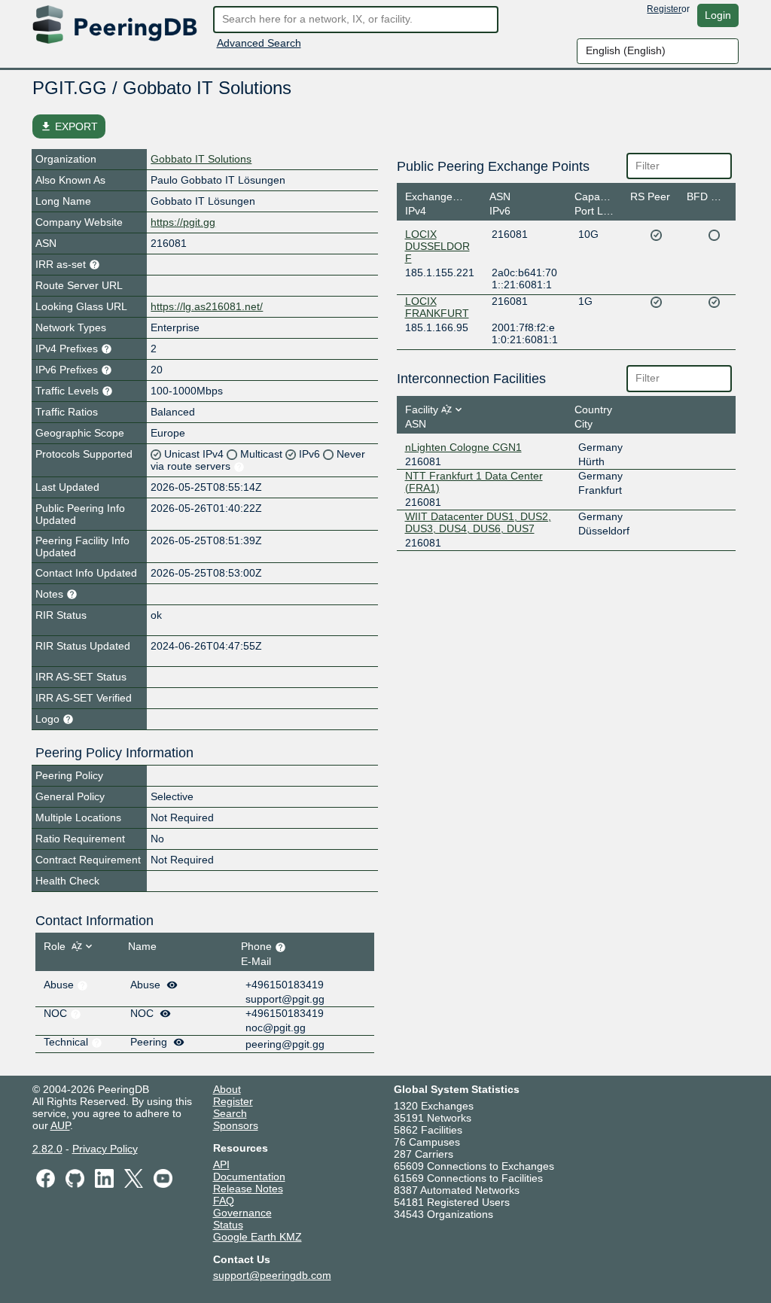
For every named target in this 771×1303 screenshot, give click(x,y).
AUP (60, 1125)
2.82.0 (47, 1149)
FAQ (223, 1201)
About (227, 1089)
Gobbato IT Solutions (201, 159)
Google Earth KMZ (257, 1237)
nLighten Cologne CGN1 (463, 447)
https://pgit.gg (183, 222)
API (221, 1164)
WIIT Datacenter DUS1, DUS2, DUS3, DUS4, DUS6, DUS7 (478, 522)
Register (664, 9)
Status (228, 1225)
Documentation (249, 1177)
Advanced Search (259, 43)
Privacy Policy (105, 1149)
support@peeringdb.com (272, 1275)
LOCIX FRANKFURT (437, 307)
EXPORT (69, 126)
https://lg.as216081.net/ (207, 306)
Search (230, 1113)
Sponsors (235, 1125)
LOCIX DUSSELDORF (437, 246)
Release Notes (248, 1189)
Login (718, 15)
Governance (242, 1213)
